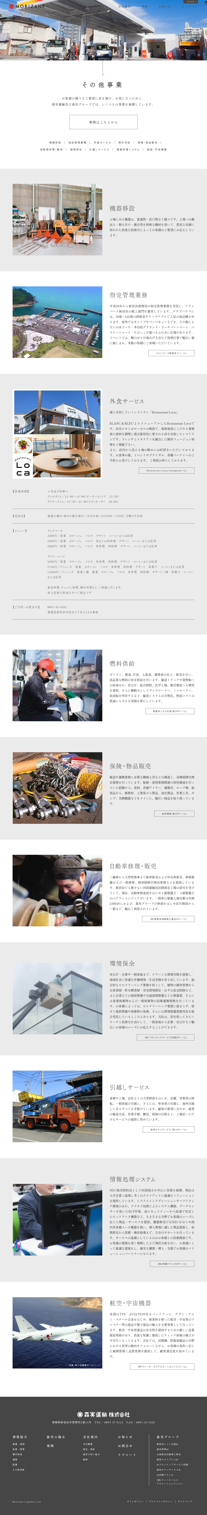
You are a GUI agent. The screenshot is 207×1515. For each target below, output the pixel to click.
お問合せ (125, 1446)
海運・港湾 (19, 1444)
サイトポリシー (135, 1501)
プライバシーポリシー (161, 1501)
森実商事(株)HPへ (172, 813)
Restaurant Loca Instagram (164, 470)
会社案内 (124, 6)
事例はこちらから (103, 122)
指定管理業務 (77, 142)
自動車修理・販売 (51, 149)
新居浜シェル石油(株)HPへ (167, 711)
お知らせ (165, 6)
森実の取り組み (91, 1454)
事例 (145, 6)
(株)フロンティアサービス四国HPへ (163, 1037)
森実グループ (168, 1437)
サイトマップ (185, 1501)
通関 (15, 1459)
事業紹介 (74, 6)
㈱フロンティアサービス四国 (172, 1464)
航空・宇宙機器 (157, 149)
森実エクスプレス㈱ (168, 1459)
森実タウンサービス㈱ (169, 1469)
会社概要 (88, 1444)
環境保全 (76, 149)
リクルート (190, 6)
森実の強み (100, 6)
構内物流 (17, 1454)
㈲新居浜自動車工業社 (169, 1454)
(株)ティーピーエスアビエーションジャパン (160, 1366)
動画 (85, 1459)
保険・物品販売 (148, 142)
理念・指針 (89, 1449)
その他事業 (19, 1469)
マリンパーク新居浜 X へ (169, 353)
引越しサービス (99, 149)
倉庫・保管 (19, 1449)
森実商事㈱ (163, 1449)
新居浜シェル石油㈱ (168, 1444)
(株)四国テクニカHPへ (170, 1263)
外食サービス (102, 142)
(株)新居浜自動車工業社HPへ (166, 918)
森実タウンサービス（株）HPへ (166, 1129)
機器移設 (55, 142)
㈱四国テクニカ (165, 1474)
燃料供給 (125, 142)
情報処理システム (128, 149)
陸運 (15, 1464)
